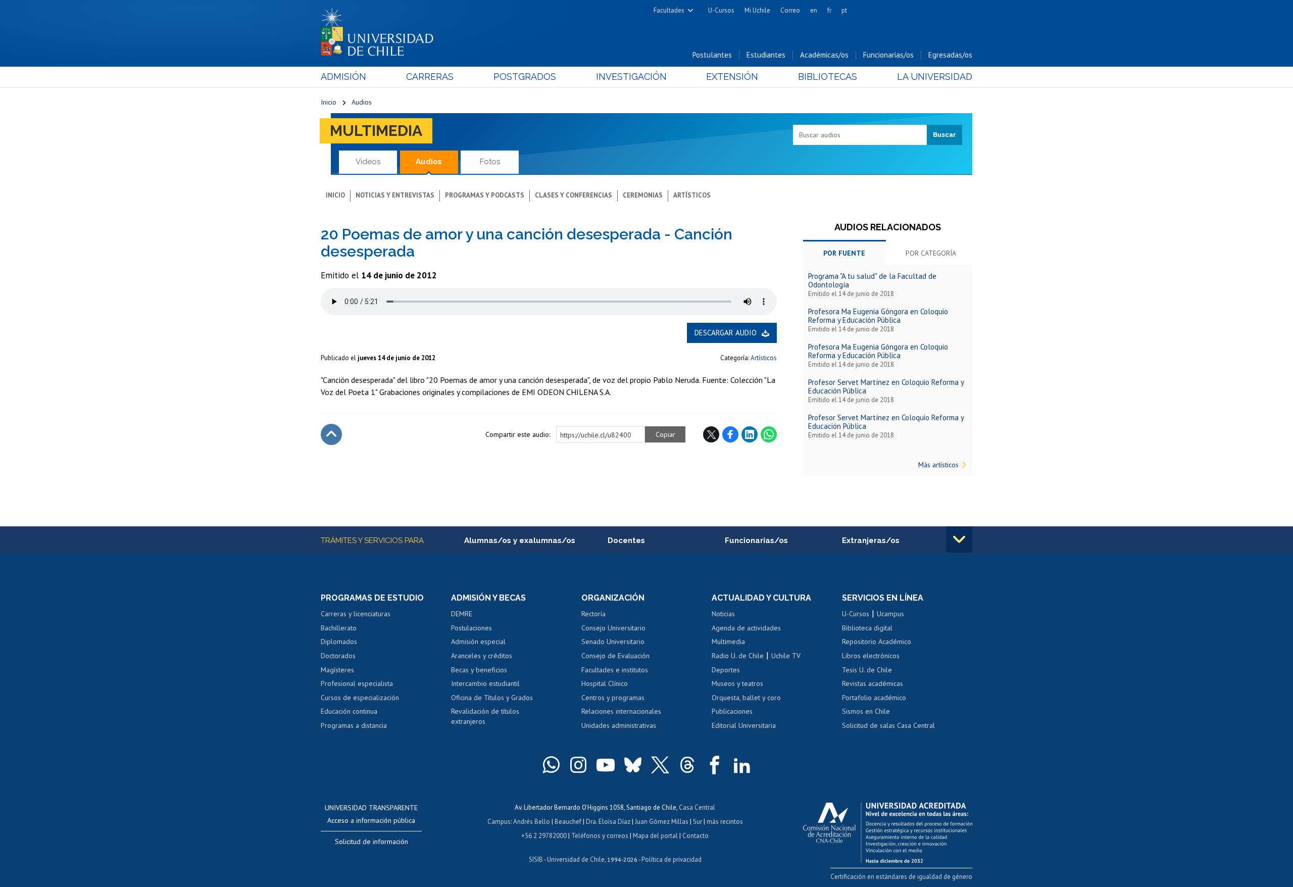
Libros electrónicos (871, 655)
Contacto (695, 835)
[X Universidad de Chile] (660, 764)
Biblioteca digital (867, 627)
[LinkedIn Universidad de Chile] (742, 764)
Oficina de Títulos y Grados (492, 697)
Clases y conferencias (573, 195)
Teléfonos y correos (599, 835)
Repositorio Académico (876, 641)
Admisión (343, 76)
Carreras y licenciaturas (355, 613)
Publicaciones (732, 711)
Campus (499, 821)
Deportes (726, 669)
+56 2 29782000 (544, 835)
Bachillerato (339, 627)
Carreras (430, 76)
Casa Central (697, 807)
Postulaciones (471, 627)
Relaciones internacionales (621, 711)
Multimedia (376, 130)
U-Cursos (721, 10)
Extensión (732, 76)
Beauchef (568, 821)
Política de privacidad (671, 859)
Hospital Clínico (604, 683)
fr (829, 10)
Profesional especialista (357, 683)
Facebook (730, 434)
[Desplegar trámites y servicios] (959, 539)
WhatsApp (769, 434)
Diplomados (339, 641)
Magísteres (337, 669)
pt (844, 10)
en (813, 10)
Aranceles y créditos (481, 655)
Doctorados (338, 655)
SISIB (536, 859)
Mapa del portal (655, 835)
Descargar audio (725, 332)
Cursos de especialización (360, 697)
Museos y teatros (737, 683)
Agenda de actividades (746, 627)
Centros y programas (612, 697)
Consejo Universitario (613, 627)
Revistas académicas (872, 683)
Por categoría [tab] (931, 253)
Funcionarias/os (888, 55)
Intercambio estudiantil (485, 683)
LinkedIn (749, 434)
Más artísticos (938, 465)
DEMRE (461, 613)
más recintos (725, 821)
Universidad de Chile (576, 859)
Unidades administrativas (618, 725)
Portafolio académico (874, 697)
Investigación (631, 76)
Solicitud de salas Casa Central (888, 725)
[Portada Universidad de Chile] (381, 30)
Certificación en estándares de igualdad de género (901, 876)
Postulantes (712, 55)
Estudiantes (766, 55)
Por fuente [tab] (844, 253)
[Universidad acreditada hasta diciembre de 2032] (887, 830)
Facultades (669, 10)
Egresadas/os (950, 55)
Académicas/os (824, 55)
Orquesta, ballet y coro (746, 697)
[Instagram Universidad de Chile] (578, 764)
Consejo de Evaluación (615, 655)
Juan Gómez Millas (661, 821)
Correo (790, 10)
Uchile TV (786, 655)
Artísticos (692, 195)
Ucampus (890, 613)
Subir (331, 434)
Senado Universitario (612, 641)
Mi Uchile (757, 10)
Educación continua (349, 711)
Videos (368, 161)
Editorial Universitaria (744, 725)
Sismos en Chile (866, 711)
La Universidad (934, 76)
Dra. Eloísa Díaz (608, 821)
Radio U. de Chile (738, 655)
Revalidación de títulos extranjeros (485, 716)
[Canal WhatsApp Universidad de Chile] (551, 764)
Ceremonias (643, 195)
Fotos (490, 161)
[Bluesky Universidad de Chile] (632, 764)
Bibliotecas (827, 76)
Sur (697, 821)
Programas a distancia (354, 725)
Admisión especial (478, 641)
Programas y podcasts (484, 195)
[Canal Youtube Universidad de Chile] (605, 764)
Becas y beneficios (479, 669)
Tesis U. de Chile (867, 669)
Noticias (723, 613)
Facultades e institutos (614, 669)
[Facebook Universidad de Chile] (714, 764)
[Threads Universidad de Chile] (687, 764)
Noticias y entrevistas (395, 195)
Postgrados (524, 76)
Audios (362, 102)
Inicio (328, 102)
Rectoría (593, 613)
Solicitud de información (371, 841)
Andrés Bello (531, 821)
